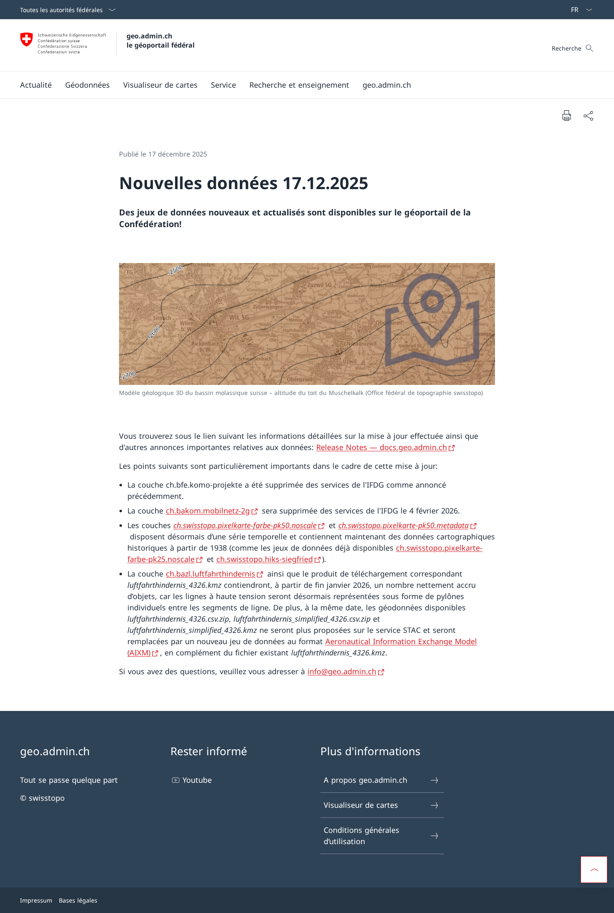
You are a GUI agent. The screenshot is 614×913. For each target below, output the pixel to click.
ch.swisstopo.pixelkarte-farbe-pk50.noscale (245, 525)
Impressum (36, 900)
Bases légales (78, 900)
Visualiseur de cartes (361, 805)
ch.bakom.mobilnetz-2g (208, 511)
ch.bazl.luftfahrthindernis (210, 574)
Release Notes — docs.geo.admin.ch (381, 447)
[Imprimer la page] (566, 115)
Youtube (197, 780)
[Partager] (588, 115)
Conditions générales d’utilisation (361, 835)
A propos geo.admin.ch (365, 780)
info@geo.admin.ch (341, 671)
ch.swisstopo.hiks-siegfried (264, 559)
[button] (35, 84)
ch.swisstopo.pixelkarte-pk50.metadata (403, 525)
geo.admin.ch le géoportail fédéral (161, 40)
